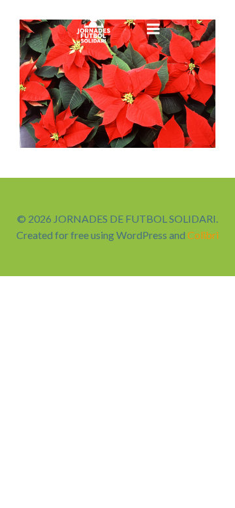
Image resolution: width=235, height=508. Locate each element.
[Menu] (153, 29)
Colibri (203, 235)
